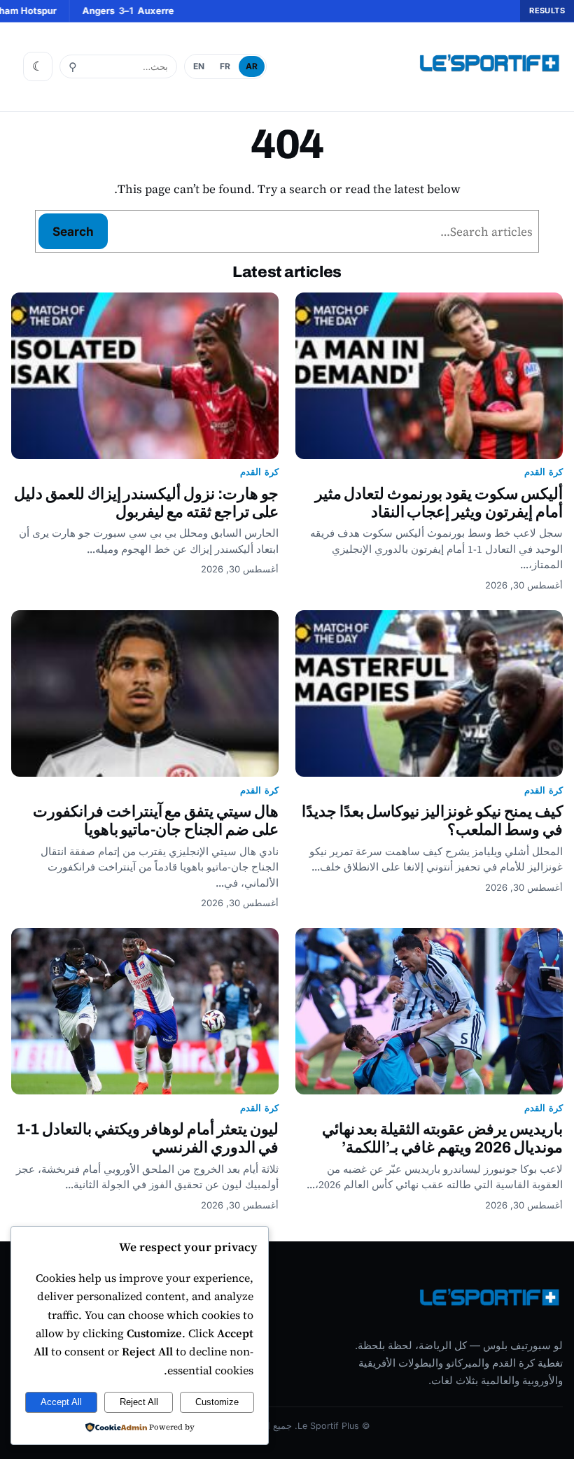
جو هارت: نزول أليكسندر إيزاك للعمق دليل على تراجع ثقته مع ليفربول (146, 503)
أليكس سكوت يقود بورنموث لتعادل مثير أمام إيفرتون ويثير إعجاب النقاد (439, 503)
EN (198, 66)
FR (225, 66)
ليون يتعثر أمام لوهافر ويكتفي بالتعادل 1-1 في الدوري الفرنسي (147, 1138)
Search (73, 231)
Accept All (61, 1402)
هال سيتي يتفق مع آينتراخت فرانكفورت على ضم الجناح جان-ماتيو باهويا (156, 820)
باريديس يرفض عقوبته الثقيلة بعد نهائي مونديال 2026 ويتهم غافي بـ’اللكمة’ (442, 1138)
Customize (217, 1402)
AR (252, 66)
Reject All (139, 1402)
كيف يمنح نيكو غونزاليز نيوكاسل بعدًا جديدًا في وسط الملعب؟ (432, 820)
